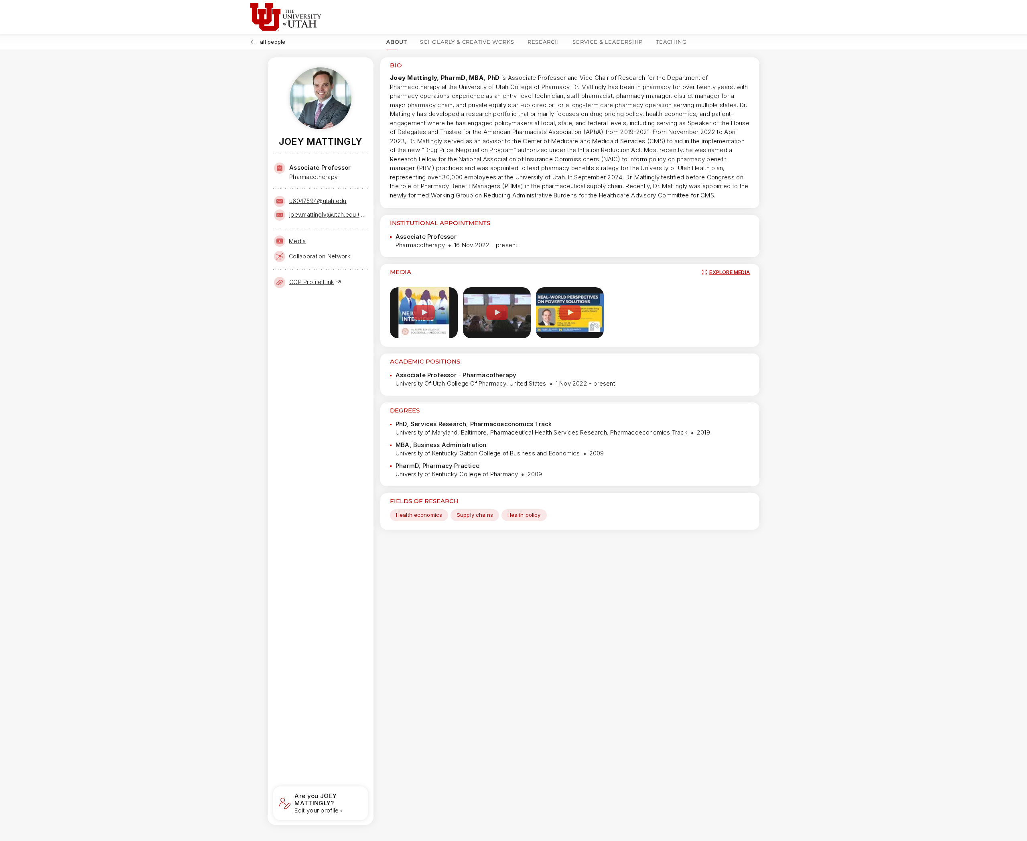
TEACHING (671, 42)
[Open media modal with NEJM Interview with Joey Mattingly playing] (424, 312)
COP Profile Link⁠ (311, 281)
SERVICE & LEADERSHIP (607, 42)
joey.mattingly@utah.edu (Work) (327, 214)
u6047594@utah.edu (318, 200)
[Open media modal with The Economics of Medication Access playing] (570, 312)
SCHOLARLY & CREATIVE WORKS (467, 42)
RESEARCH (543, 42)
